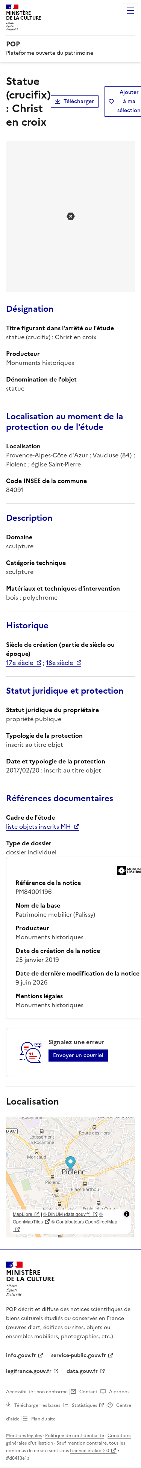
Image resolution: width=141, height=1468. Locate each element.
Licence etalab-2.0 (89, 1450)
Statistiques (84, 1405)
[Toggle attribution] (126, 1214)
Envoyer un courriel (78, 1055)
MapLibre (22, 1214)
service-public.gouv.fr (78, 1355)
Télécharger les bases (37, 1405)
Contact (88, 1391)
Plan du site (43, 1419)
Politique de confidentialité (74, 1435)
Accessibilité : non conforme (37, 1391)
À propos (119, 1391)
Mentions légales (24, 1435)
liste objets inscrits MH (38, 826)
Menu (130, 10)
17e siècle (19, 662)
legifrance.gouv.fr (29, 1371)
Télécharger (79, 101)
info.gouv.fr (21, 1355)
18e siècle (59, 662)
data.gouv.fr (82, 1371)
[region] (70, 1177)
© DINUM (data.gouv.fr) (67, 1214)
